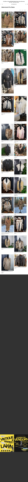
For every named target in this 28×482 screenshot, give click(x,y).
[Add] (12, 26)
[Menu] (1, 4)
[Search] (2, 4)
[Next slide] (13, 19)
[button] (23, 10)
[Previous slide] (2, 19)
